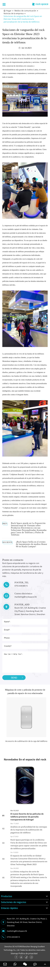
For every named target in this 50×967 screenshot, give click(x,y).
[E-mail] (5, 964)
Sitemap (14, 953)
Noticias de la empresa (14, 13)
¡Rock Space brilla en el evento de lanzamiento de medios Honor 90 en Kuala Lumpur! (31, 544)
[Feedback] (35, 964)
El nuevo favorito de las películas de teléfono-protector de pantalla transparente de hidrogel (26, 817)
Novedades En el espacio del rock (25, 759)
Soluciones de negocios (13, 902)
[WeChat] (25, 964)
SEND (14, 677)
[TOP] (45, 964)
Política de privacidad (28, 953)
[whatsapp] (15, 964)
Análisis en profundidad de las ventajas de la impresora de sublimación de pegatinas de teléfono (28, 830)
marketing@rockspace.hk (17, 931)
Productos (6, 896)
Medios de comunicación (25, 10)
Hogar (9, 10)
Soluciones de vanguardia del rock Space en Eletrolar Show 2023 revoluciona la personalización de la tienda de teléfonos (23, 19)
